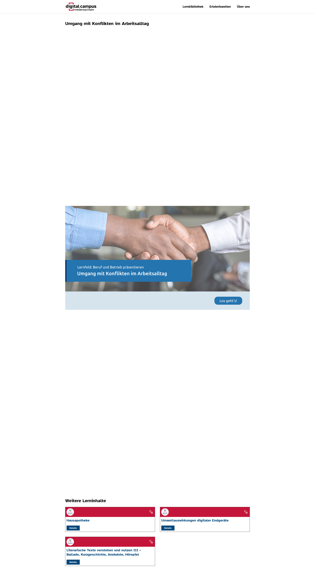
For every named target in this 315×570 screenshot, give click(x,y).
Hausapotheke (78, 520)
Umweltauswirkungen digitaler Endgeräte (195, 520)
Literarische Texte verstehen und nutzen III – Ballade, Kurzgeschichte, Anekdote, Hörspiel (104, 552)
